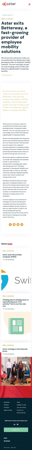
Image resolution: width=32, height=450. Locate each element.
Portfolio (6, 407)
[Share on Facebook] (10, 226)
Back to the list (7, 15)
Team (18, 402)
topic (9, 243)
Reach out (16, 430)
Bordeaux (7, 441)
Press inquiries (21, 412)
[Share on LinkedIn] (17, 226)
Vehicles (6, 405)
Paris (5, 438)
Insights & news (21, 405)
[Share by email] (21, 226)
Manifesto (7, 402)
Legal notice (13, 447)
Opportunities (8, 410)
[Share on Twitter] (14, 226)
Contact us (20, 410)
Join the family (21, 407)
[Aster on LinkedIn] (14, 425)
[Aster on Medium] (17, 425)
